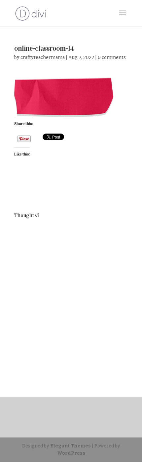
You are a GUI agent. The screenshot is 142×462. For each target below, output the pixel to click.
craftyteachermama (42, 57)
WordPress (71, 453)
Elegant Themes (70, 446)
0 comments (112, 57)
